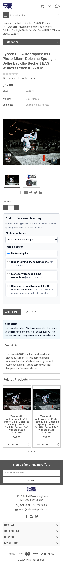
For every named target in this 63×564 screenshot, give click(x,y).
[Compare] (49, 6)
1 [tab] (28, 451)
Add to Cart (14, 444)
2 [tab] (31, 451)
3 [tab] (34, 451)
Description (11, 345)
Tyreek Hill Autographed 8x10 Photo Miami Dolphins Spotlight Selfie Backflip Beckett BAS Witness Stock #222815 (16, 424)
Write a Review (29, 78)
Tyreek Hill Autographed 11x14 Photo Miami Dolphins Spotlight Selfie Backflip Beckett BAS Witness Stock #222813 (46, 424)
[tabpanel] (17, 416)
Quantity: (7, 201)
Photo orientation (15, 233)
